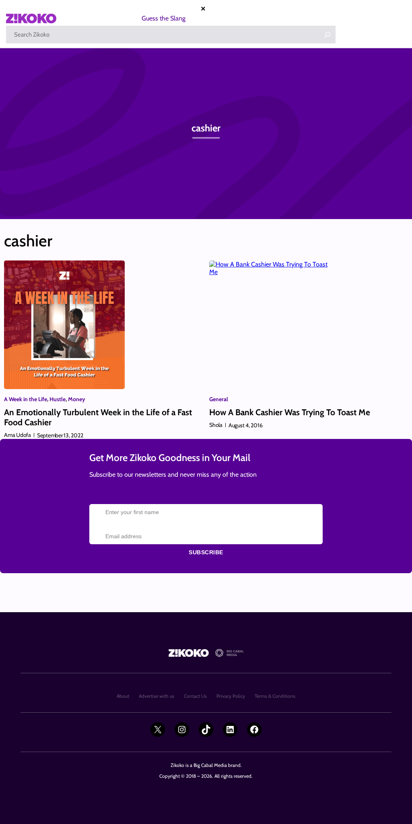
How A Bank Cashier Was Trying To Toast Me (289, 412)
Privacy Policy (230, 696)
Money (76, 399)
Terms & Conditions (275, 696)
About (123, 696)
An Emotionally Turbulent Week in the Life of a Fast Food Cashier (98, 417)
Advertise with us (156, 696)
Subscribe (206, 552)
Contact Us (195, 696)
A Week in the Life (25, 399)
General (218, 399)
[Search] (327, 34)
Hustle (57, 399)
